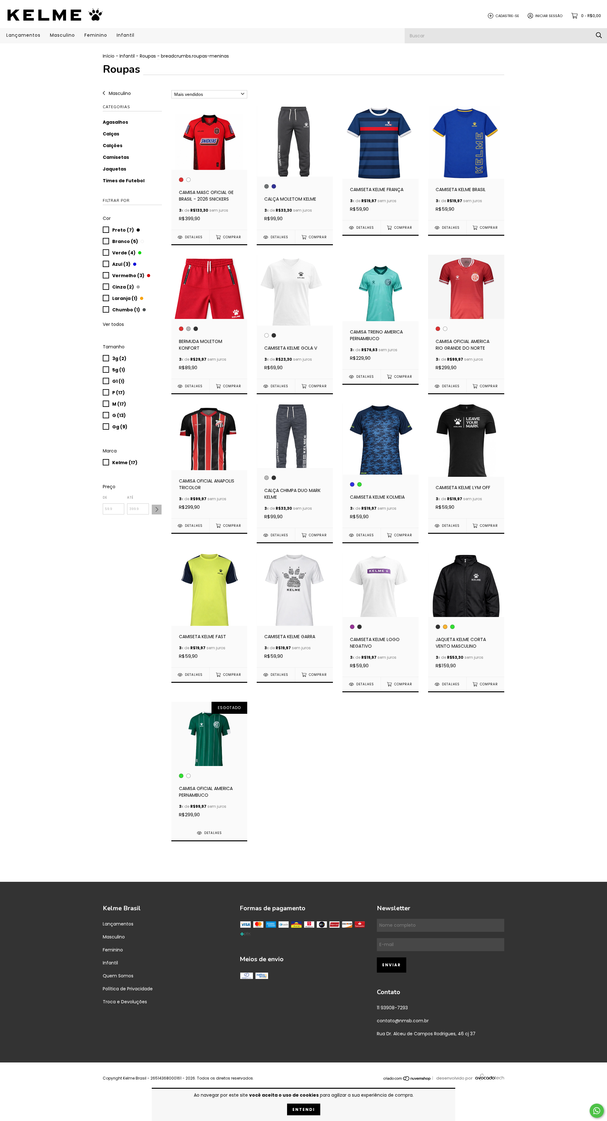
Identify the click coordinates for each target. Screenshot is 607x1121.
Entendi (303, 1109)
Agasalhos (115, 122)
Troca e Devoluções (125, 1002)
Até (130, 497)
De (105, 497)
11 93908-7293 (392, 1008)
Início (108, 56)
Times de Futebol (123, 180)
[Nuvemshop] (407, 1078)
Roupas (148, 56)
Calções (112, 145)
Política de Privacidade (128, 989)
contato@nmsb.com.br (403, 1021)
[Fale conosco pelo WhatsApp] (597, 1111)
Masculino (62, 35)
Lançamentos (23, 35)
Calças (111, 134)
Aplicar (157, 509)
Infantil (125, 35)
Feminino (95, 35)
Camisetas (116, 157)
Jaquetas (114, 169)
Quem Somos (118, 976)
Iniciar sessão (548, 15)
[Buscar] (598, 35)
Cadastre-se (507, 15)
